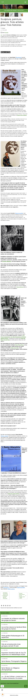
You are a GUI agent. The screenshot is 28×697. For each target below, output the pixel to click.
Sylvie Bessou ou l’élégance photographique (10, 668)
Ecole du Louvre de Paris (14, 492)
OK (26, 685)
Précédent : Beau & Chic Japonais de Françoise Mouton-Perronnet (5, 594)
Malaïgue (9, 260)
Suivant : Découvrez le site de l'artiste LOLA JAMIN (22, 595)
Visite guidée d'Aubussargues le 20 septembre (12, 635)
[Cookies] (2, 694)
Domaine (4, 260)
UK (1, 34)
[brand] (3, 2)
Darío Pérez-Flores (19, 344)
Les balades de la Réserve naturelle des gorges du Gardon (13, 618)
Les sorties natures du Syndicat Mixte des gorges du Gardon (13, 627)
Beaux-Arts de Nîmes (22, 114)
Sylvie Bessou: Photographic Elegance (14, 660)
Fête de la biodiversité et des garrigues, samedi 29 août (11, 644)
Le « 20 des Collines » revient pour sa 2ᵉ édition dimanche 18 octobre (13, 676)
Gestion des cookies (14, 694)
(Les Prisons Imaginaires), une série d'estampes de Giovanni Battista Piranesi (13, 336)
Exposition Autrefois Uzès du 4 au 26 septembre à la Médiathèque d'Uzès (13, 652)
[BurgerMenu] (25, 2)
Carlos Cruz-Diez (15, 346)
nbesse (3, 27)
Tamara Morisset (20, 286)
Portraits (6, 31)
